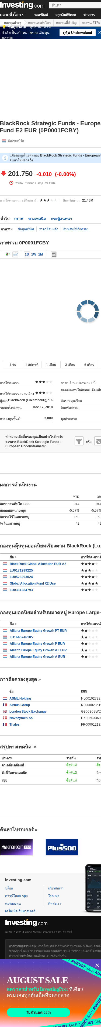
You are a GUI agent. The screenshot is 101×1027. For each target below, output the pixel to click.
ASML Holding (20, 698)
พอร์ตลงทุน (13, 903)
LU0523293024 (21, 577)
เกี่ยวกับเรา (56, 888)
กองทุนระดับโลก (39, 23)
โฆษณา (53, 896)
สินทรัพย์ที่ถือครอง (75, 229)
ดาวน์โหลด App (16, 896)
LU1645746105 (21, 637)
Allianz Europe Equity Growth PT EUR (38, 631)
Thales (14, 724)
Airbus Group (19, 705)
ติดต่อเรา (54, 903)
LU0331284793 (21, 590)
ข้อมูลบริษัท (26, 229)
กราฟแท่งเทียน (8, 254)
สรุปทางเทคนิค (16, 746)
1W (33, 254)
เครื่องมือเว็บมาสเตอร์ (20, 911)
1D (27, 254)
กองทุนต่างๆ (12, 23)
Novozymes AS (21, 718)
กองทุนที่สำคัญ (66, 23)
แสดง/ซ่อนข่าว (54, 254)
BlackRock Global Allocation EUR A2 (38, 564)
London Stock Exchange (28, 711)
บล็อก (9, 888)
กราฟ (18, 218)
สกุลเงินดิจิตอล (65, 15)
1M (40, 254)
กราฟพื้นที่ (15, 254)
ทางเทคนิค (37, 218)
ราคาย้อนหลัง (48, 229)
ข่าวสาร (89, 15)
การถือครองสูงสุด (18, 679)
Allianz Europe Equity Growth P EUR (37, 644)
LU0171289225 (21, 570)
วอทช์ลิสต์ (41, 15)
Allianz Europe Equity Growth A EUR (37, 657)
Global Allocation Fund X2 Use (33, 583)
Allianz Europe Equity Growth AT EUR (38, 650)
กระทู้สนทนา (61, 218)
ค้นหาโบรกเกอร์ (17, 829)
